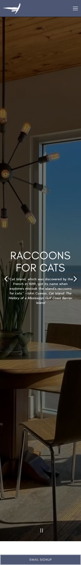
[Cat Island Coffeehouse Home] (21, 8)
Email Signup (40, 559)
